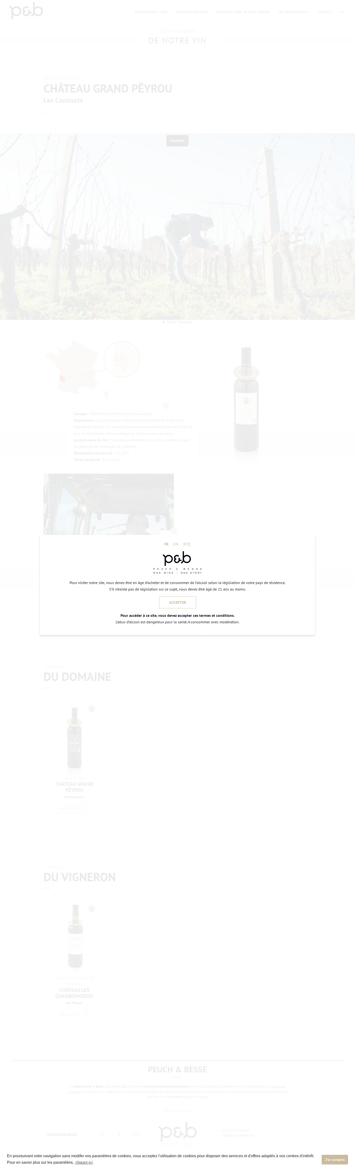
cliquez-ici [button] (84, 1162)
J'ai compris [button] (335, 1160)
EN (175, 544)
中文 (187, 544)
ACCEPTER (177, 602)
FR (166, 544)
